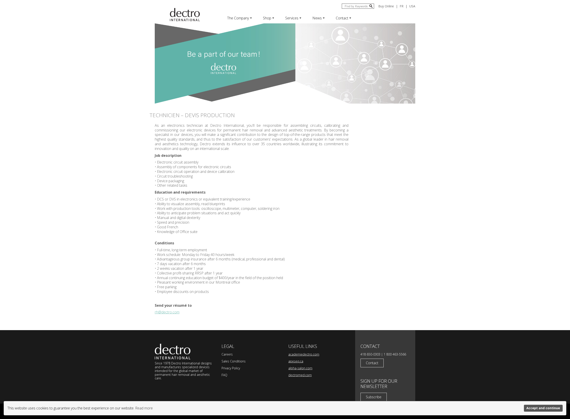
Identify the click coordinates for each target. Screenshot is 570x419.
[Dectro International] (184, 14)
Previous (151, 66)
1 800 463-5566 (395, 354)
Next (419, 66)
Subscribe (373, 396)
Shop (267, 18)
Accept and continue (543, 408)
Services (291, 18)
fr (401, 6)
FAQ (224, 375)
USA (412, 6)
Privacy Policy (231, 368)
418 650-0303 (370, 354)
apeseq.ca (295, 361)
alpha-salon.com (300, 368)
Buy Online (386, 6)
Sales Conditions (234, 361)
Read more (144, 408)
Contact (342, 18)
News (317, 18)
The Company (238, 18)
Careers (227, 354)
